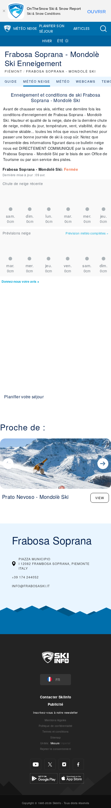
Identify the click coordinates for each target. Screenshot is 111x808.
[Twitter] (50, 764)
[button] (103, 28)
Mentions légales (55, 720)
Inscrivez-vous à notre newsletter (55, 712)
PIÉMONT (13, 71)
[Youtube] (35, 764)
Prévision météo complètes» (87, 233)
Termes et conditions (55, 731)
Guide (11, 81)
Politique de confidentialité (56, 726)
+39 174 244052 (25, 577)
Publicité (56, 704)
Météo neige (36, 81)
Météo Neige (25, 28)
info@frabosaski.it (31, 586)
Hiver (47, 41)
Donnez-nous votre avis (19, 281)
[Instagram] (64, 764)
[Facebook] (78, 764)
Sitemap (55, 737)
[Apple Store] (71, 778)
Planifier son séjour (51, 28)
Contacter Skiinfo (55, 696)
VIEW (99, 497)
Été (60, 41)
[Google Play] (44, 778)
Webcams (86, 81)
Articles (81, 28)
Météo (63, 81)
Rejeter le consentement (55, 749)
